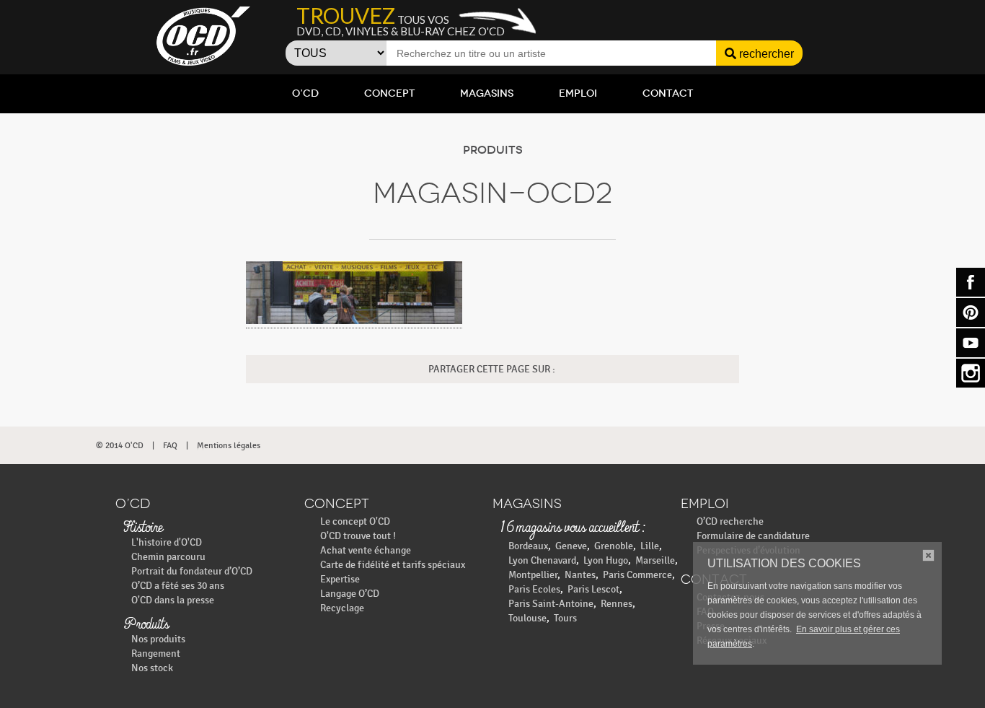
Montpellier (532, 575)
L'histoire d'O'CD (166, 542)
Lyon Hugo (605, 560)
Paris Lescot (593, 589)
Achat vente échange (365, 550)
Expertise (340, 579)
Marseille (655, 560)
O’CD (305, 93)
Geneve (571, 546)
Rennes (616, 604)
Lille (649, 546)
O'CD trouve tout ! (358, 536)
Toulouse (527, 618)
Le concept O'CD (355, 521)
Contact (667, 93)
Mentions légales (228, 445)
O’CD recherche (730, 521)
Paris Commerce (637, 575)
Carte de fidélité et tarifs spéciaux (392, 565)
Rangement (155, 653)
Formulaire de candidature (753, 536)
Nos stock (152, 668)
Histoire (143, 528)
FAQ (170, 445)
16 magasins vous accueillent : (572, 528)
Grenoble (613, 546)
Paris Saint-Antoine (550, 604)
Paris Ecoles (534, 589)
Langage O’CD (349, 593)
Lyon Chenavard (542, 560)
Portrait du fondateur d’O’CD (191, 571)
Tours (565, 618)
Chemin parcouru (168, 557)
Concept (389, 93)
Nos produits (158, 639)
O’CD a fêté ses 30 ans (177, 586)
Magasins (486, 93)
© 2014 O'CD (119, 445)
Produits (146, 625)
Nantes (580, 575)
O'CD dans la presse (172, 600)
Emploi (578, 93)
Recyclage (342, 608)
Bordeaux (528, 546)
